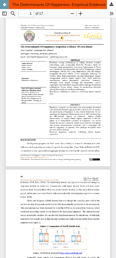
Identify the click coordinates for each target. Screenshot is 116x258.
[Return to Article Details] (4, 4)
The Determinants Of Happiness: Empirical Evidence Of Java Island (64, 4)
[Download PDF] (111, 4)
